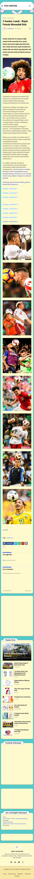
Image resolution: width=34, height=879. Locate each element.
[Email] (26, 543)
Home (4, 18)
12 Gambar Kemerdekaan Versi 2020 (21, 730)
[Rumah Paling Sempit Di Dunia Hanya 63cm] (8, 665)
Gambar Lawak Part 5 (10, 209)
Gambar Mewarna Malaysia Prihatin (22, 681)
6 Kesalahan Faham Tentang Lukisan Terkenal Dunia (22, 722)
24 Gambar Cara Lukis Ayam (22, 697)
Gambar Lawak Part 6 (10, 213)
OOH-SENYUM (10, 6)
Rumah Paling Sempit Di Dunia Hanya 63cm (21, 664)
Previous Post (7, 590)
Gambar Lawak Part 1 (10, 189)
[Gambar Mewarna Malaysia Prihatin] (8, 683)
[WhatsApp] (19, 543)
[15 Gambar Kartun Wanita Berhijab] (8, 716)
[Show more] (4, 546)
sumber (5, 530)
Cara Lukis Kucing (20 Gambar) (20, 706)
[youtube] (18, 862)
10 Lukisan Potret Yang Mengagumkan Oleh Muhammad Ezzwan (21, 673)
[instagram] (22, 862)
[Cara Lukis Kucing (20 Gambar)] (8, 707)
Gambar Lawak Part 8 (10, 221)
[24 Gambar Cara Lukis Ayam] (8, 699)
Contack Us (28, 874)
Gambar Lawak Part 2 (10, 193)
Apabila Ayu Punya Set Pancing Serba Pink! (14, 823)
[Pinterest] (22, 543)
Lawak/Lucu (10, 18)
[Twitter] (15, 543)
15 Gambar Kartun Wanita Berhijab (21, 714)
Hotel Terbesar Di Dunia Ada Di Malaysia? (16, 655)
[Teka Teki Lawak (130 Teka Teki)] (8, 691)
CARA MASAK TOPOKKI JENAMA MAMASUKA (15, 818)
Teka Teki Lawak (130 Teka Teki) (22, 689)
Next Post (27, 590)
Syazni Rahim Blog (8, 822)
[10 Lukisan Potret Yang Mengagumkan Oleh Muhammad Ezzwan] (8, 674)
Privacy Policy (12, 874)
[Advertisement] (17, 616)
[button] (2, 5)
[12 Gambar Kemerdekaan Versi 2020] (8, 732)
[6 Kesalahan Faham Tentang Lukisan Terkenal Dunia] (8, 724)
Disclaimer (20, 874)
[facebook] (11, 862)
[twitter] (15, 862)
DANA (4, 817)
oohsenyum (17, 869)
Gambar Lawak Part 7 (10, 217)
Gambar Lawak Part (10, 204)
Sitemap (17, 876)
